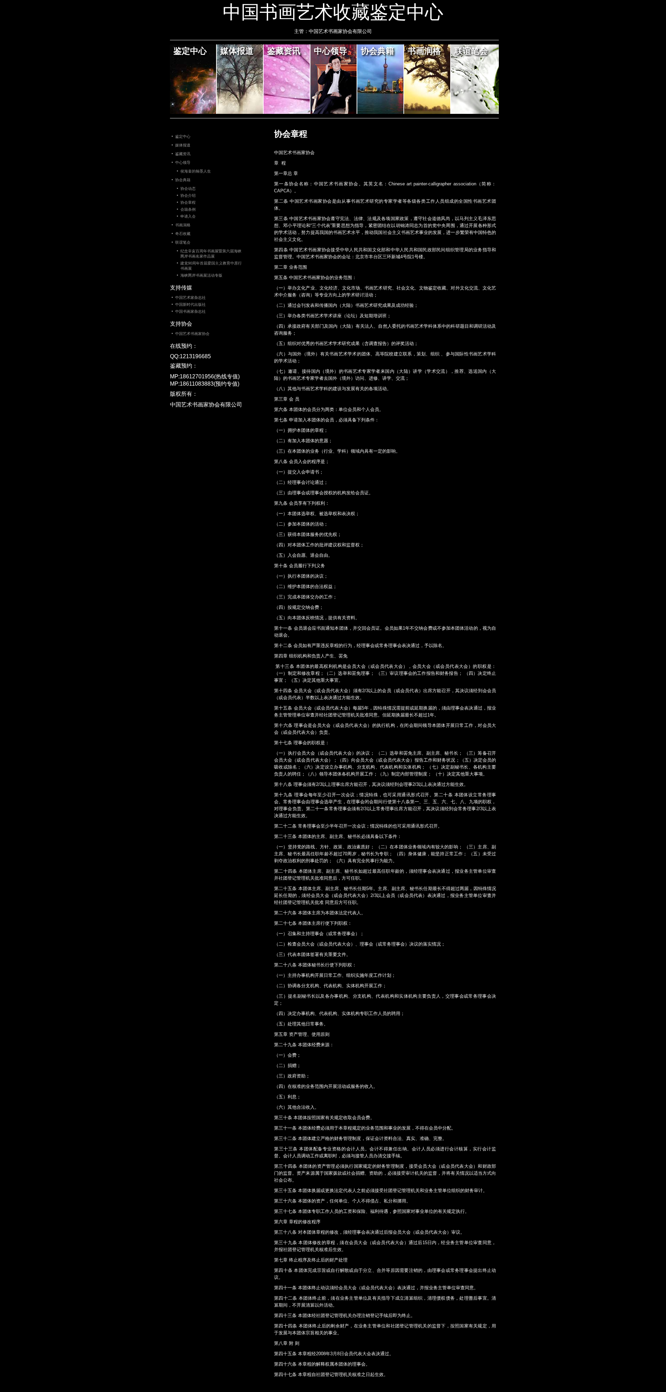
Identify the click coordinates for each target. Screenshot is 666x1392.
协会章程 (188, 202)
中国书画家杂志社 (190, 311)
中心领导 (330, 50)
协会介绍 (188, 195)
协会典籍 (377, 50)
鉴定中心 (190, 50)
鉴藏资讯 (283, 50)
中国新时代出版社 (190, 304)
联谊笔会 (471, 50)
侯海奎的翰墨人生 (195, 171)
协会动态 (188, 188)
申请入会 (188, 216)
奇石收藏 (182, 234)
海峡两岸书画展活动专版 (201, 275)
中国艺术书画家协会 (192, 334)
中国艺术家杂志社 (190, 297)
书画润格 (424, 50)
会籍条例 (188, 209)
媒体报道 (237, 50)
